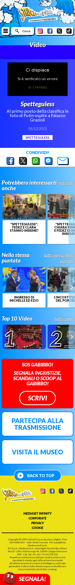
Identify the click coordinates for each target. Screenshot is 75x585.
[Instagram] (40, 31)
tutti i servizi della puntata (58, 258)
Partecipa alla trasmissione (38, 424)
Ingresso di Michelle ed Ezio (24, 299)
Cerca (26, 31)
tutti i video (63, 318)
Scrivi (37, 398)
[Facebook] (49, 31)
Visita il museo (37, 452)
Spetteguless (37, 137)
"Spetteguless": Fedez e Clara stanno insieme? (24, 227)
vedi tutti (65, 182)
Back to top (40, 475)
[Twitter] (59, 31)
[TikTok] (69, 31)
